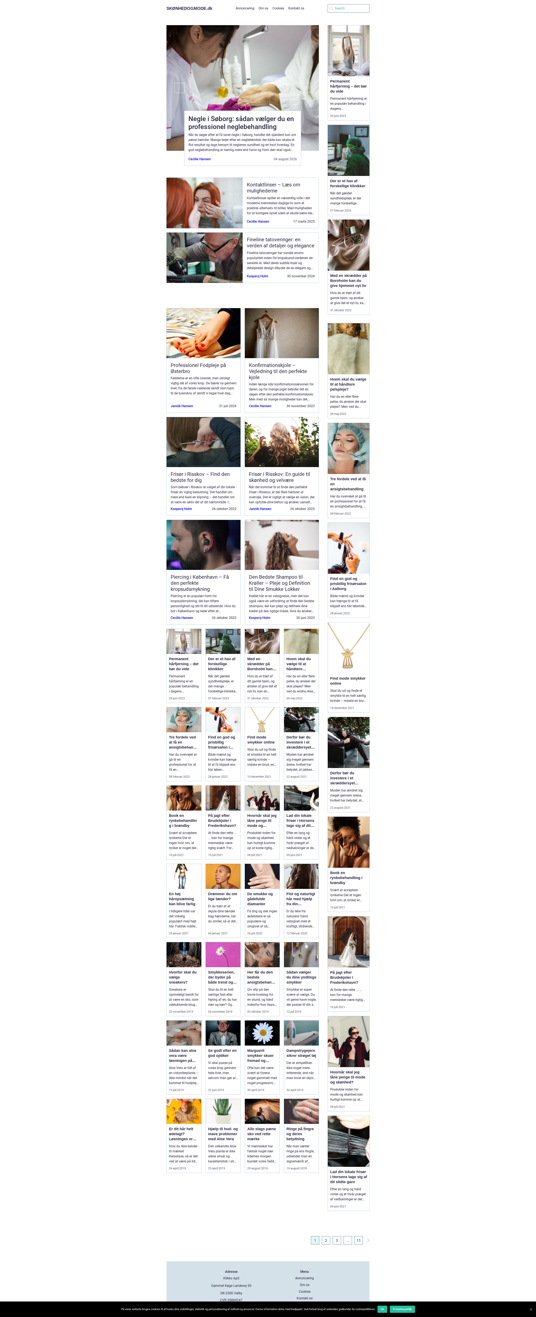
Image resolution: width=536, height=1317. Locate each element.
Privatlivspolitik (402, 1309)
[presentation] (175, 88)
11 (359, 1240)
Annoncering (245, 8)
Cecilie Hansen (199, 159)
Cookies (278, 8)
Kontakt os (296, 8)
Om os (263, 8)
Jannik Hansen (182, 406)
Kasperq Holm (257, 276)
